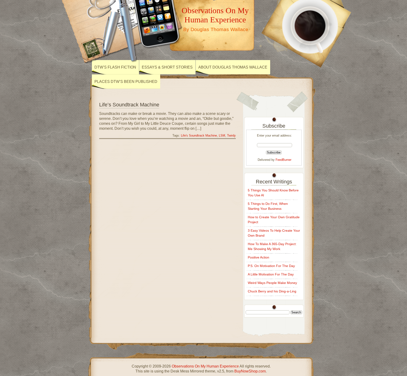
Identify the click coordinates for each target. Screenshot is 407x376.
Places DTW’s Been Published (125, 82)
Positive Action (258, 257)
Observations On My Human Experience (215, 15)
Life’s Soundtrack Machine (129, 105)
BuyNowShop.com (250, 371)
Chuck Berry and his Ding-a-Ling (272, 291)
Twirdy (231, 135)
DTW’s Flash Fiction (115, 67)
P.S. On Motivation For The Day (271, 266)
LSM (222, 135)
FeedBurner (283, 160)
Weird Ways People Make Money (272, 283)
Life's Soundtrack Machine (199, 135)
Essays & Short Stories (167, 67)
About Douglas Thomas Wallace (232, 67)
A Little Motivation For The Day (271, 274)
